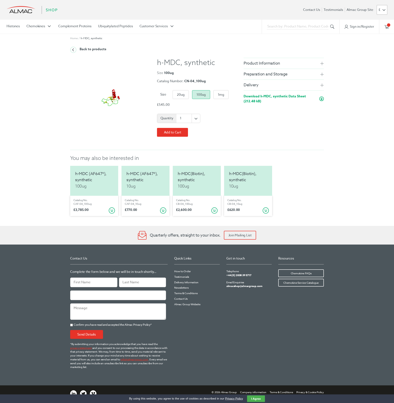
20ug (180, 94)
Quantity (166, 118)
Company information (253, 392)
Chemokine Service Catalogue (301, 283)
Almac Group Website (187, 304)
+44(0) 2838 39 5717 (238, 275)
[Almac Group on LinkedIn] (73, 393)
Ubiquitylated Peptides (115, 26)
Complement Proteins (75, 26)
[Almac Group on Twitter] (83, 393)
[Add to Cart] (112, 210)
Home (74, 38)
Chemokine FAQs (301, 273)
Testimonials (333, 9)
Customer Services (154, 26)
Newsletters (181, 287)
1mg (221, 94)
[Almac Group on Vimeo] (93, 393)
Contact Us (311, 9)
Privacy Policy (234, 398)
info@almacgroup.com (134, 359)
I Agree (256, 398)
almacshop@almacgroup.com (244, 286)
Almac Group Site (360, 9)
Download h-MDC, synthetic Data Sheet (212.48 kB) (275, 99)
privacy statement (81, 348)
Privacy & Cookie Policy (310, 392)
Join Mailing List (240, 235)
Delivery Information (186, 282)
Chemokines (35, 26)
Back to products (93, 49)
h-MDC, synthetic (91, 38)
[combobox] (298, 27)
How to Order (182, 271)
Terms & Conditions (186, 293)
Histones (13, 26)
